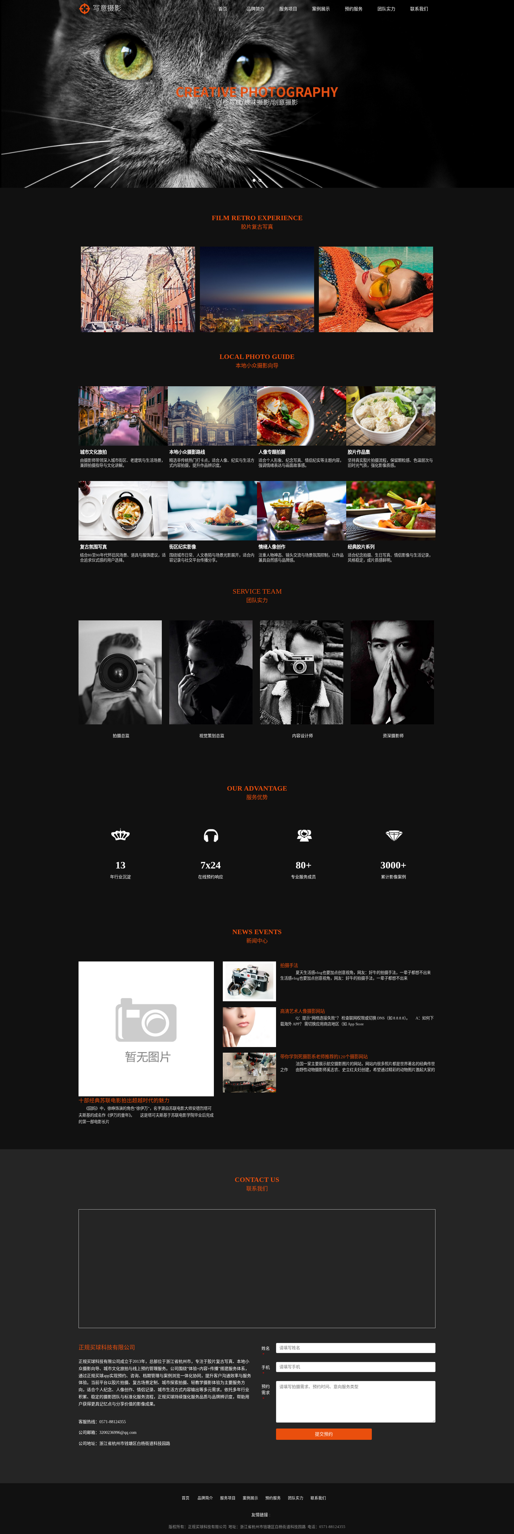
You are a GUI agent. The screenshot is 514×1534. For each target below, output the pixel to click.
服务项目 (288, 9)
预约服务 (354, 9)
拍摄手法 (289, 965)
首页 (222, 9)
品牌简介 (255, 9)
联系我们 (419, 9)
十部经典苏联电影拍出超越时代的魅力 (124, 1100)
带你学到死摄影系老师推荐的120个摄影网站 (324, 1056)
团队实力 (386, 9)
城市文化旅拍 (93, 452)
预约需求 (265, 1392)
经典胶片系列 (361, 546)
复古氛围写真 (93, 546)
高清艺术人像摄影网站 (302, 1011)
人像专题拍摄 (271, 452)
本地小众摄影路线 (187, 452)
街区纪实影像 (182, 546)
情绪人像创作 (271, 546)
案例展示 (321, 9)
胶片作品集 (359, 452)
